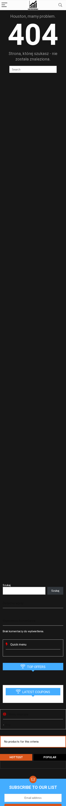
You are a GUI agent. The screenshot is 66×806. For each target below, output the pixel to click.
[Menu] (4, 5)
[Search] (60, 5)
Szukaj (7, 585)
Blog (7, 724)
